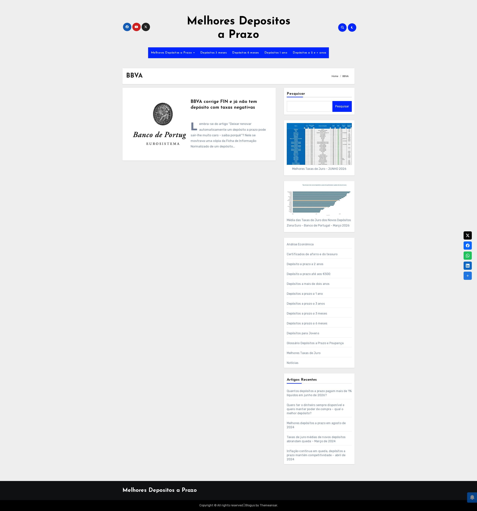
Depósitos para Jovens (303, 333)
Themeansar (268, 505)
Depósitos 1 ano (275, 52)
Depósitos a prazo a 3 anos (306, 303)
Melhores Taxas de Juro (303, 353)
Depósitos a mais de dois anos (308, 284)
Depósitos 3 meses (213, 52)
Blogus (250, 505)
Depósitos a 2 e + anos (309, 52)
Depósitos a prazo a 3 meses (307, 313)
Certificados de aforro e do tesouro (312, 254)
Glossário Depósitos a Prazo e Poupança (315, 343)
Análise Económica (300, 244)
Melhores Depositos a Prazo (159, 490)
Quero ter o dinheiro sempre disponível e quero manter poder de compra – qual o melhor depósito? (316, 409)
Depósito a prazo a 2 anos (305, 264)
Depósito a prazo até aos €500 (309, 274)
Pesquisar (296, 94)
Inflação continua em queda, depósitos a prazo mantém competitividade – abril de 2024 (316, 455)
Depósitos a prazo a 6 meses (307, 323)
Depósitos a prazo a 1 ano (305, 293)
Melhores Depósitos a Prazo (172, 52)
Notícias (292, 363)
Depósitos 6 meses (245, 52)
